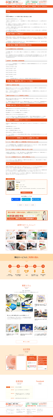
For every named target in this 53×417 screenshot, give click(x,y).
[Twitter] (37, 199)
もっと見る (27, 341)
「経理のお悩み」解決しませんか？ (10, 409)
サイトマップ (38, 412)
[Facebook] (16, 199)
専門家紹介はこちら (25, 192)
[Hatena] (26, 199)
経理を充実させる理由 (40, 410)
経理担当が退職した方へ (40, 409)
